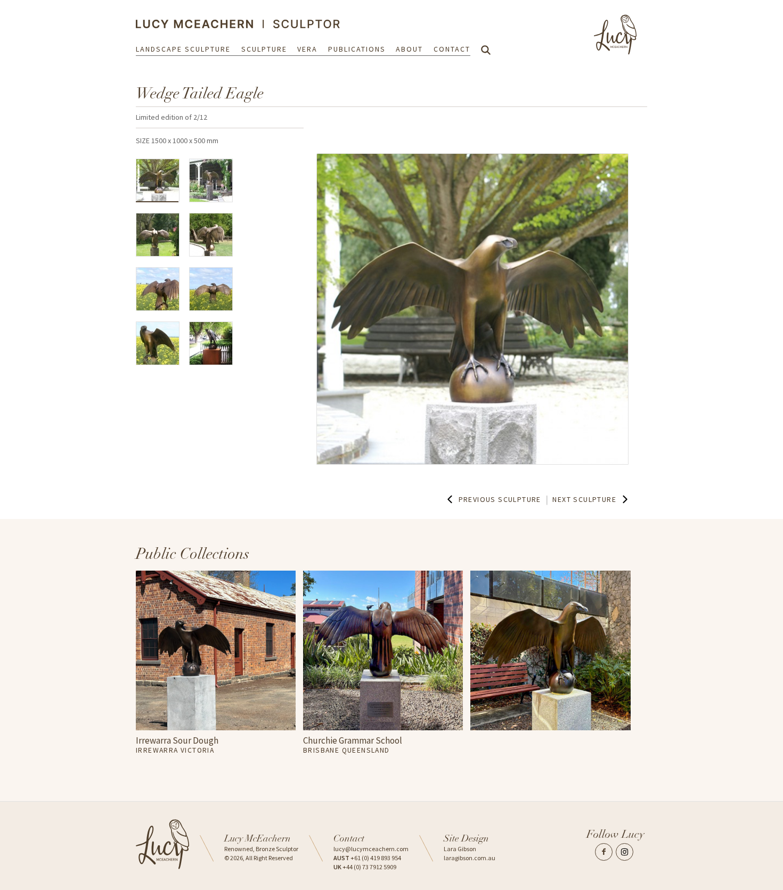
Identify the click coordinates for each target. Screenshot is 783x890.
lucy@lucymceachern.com (371, 849)
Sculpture (264, 49)
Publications (357, 49)
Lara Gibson (460, 849)
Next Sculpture (584, 499)
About (409, 49)
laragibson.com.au (469, 858)
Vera (307, 49)
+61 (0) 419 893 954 (367, 858)
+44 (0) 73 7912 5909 (364, 867)
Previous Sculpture (500, 499)
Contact (452, 49)
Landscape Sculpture (183, 49)
